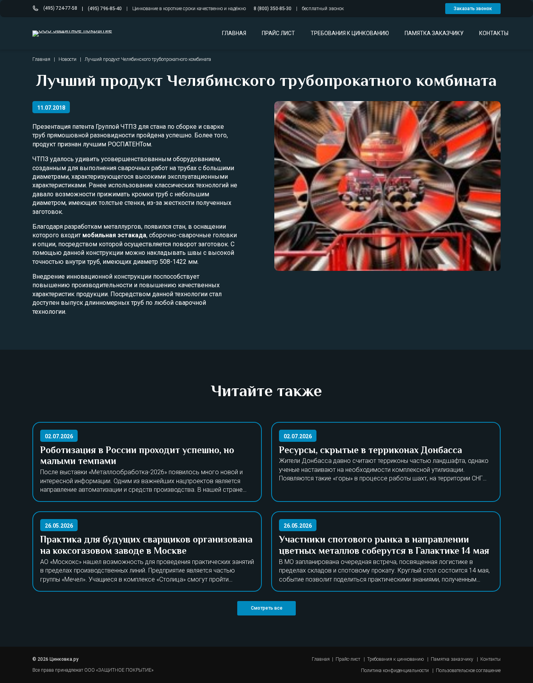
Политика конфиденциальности (395, 670)
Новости (67, 59)
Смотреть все (266, 608)
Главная (41, 59)
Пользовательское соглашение (468, 670)
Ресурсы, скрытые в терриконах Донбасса (370, 451)
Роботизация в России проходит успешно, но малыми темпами (137, 457)
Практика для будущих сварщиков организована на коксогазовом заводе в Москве (146, 546)
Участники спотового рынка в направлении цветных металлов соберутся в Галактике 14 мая (384, 546)
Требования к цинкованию (395, 659)
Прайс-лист (348, 659)
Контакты (490, 659)
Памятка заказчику (452, 659)
